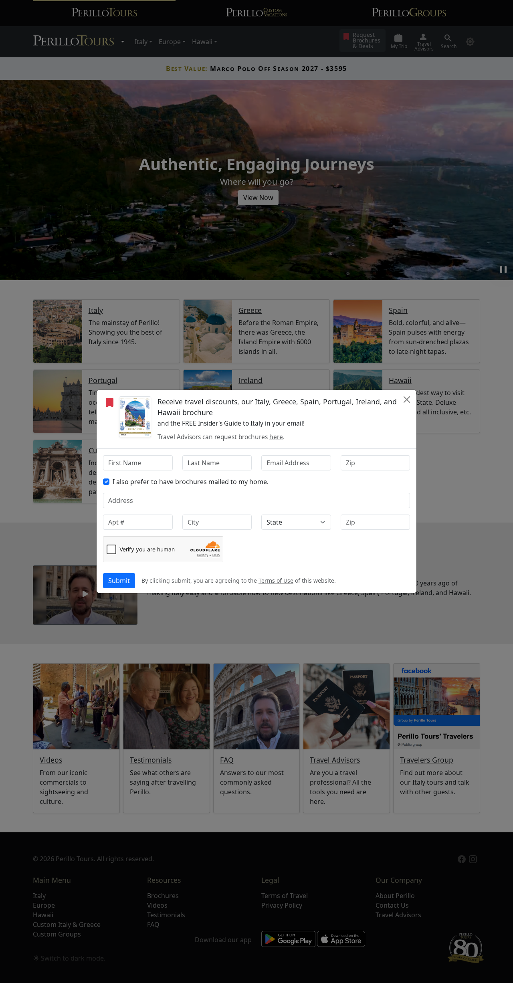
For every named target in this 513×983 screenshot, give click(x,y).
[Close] (406, 399)
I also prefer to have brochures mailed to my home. (191, 481)
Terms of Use (276, 580)
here (276, 437)
